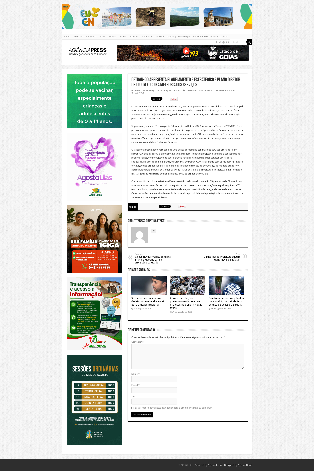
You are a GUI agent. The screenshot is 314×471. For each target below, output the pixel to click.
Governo (78, 36)
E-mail (135, 385)
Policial (160, 36)
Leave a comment (227, 90)
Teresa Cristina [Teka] (144, 90)
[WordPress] (223, 42)
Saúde (123, 36)
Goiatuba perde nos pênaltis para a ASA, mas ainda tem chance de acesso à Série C (226, 301)
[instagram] (227, 42)
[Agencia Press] (87, 51)
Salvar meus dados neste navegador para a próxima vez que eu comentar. (173, 407)
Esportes (134, 36)
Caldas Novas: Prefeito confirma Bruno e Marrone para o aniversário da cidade (153, 258)
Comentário (138, 341)
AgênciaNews (245, 465)
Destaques (192, 90)
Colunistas (147, 36)
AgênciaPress (215, 465)
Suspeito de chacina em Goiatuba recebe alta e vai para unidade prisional (147, 301)
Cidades (90, 36)
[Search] (249, 42)
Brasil (102, 36)
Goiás (200, 90)
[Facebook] (216, 42)
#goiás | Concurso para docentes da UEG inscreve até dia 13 (198, 36)
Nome (135, 374)
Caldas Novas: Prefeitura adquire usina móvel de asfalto (222, 257)
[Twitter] (219, 42)
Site (133, 396)
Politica (112, 36)
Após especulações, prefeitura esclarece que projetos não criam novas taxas (186, 303)
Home (67, 36)
